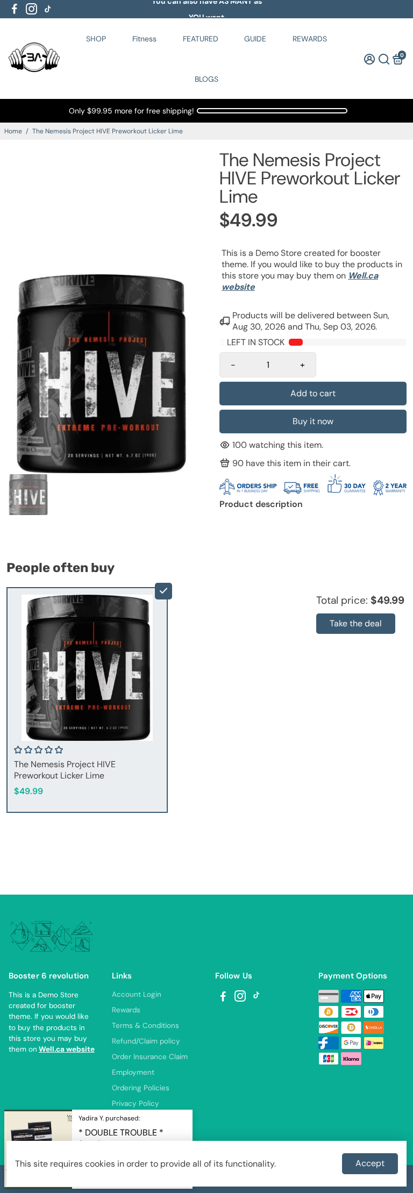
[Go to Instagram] (31, 9)
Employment (133, 1072)
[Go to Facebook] (14, 9)
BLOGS (206, 79)
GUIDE (255, 39)
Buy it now (313, 421)
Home (13, 131)
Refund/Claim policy (146, 1041)
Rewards (126, 1010)
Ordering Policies (140, 1087)
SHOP (96, 39)
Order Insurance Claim (150, 1056)
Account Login (136, 994)
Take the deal (356, 623)
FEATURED (200, 39)
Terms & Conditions (145, 1025)
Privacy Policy (135, 1103)
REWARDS (310, 39)
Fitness (144, 39)
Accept (369, 1163)
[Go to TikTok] (47, 9)
